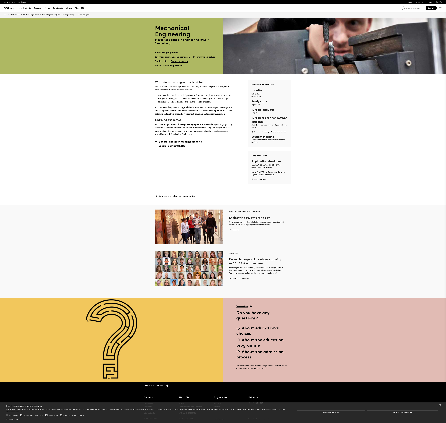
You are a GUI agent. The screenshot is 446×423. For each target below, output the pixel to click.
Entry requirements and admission (172, 56)
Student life (161, 61)
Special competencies (172, 145)
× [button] (443, 405)
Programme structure (204, 56)
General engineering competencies (180, 141)
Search (431, 8)
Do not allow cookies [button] (402, 412)
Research (38, 8)
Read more (18, 412)
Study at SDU (25, 8)
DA (437, 2)
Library (69, 8)
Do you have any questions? (169, 65)
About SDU (80, 8)
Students (408, 2)
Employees (420, 2)
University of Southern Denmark (16, 2)
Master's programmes (31, 15)
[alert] (223, 412)
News (47, 8)
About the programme (166, 52)
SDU (5, 14)
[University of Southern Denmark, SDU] (9, 8)
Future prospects (84, 15)
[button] (7, 415)
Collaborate (58, 8)
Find (430, 2)
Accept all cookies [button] (331, 413)
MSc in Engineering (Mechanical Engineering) (58, 15)
